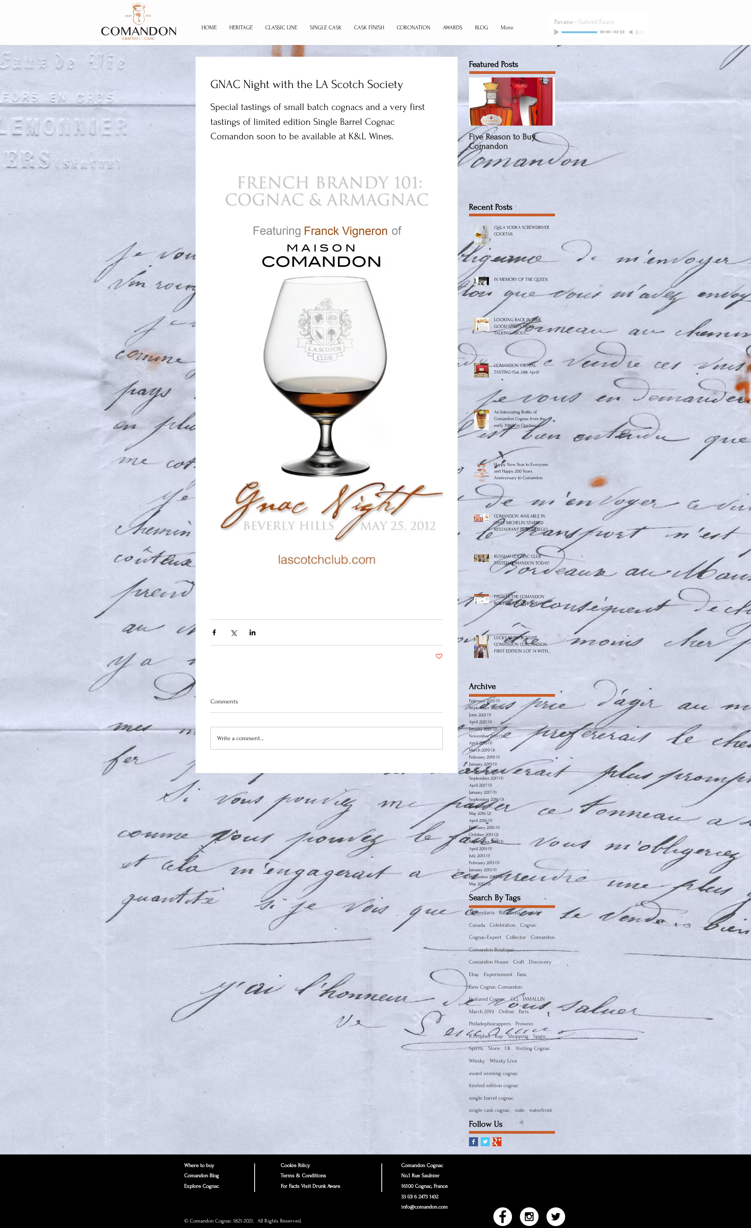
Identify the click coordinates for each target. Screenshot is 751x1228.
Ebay (474, 974)
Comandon (543, 937)
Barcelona (509, 912)
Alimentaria (481, 912)
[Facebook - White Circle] (502, 1216)
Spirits (476, 1048)
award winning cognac (493, 1073)
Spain (539, 1036)
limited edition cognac (494, 1085)
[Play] (557, 32)
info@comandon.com (424, 1207)
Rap (499, 1036)
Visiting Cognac (533, 1048)
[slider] (640, 32)
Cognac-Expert (485, 937)
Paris (524, 1011)
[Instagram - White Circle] (529, 1216)
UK (508, 1048)
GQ (514, 999)
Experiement (498, 974)
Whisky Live (503, 1061)
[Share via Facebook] (214, 632)
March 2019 (481, 1011)
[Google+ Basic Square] (496, 1141)
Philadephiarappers (490, 1024)
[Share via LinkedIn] (252, 632)
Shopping (518, 1036)
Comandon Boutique (491, 950)
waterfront (540, 1110)
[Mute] (632, 32)
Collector (516, 937)
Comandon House (488, 962)
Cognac (528, 925)
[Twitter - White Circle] (555, 1216)
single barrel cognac (491, 1098)
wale (520, 1110)
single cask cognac (489, 1110)
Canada (477, 925)
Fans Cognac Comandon (495, 987)
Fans (521, 974)
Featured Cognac (487, 999)
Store (494, 1048)
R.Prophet (479, 1036)
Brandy (532, 912)
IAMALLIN (534, 999)
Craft (518, 962)
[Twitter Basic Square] (485, 1141)
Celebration (503, 925)
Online (506, 1011)
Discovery (540, 962)
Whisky (477, 1061)
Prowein (524, 1024)
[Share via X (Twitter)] (233, 632)
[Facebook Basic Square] (473, 1141)
